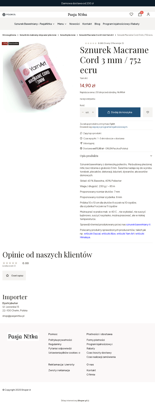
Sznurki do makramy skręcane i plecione (38, 35)
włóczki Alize (109, 233)
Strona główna (9, 35)
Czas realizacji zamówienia (101, 356)
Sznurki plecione (68, 35)
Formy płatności (96, 339)
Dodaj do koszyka (121, 112)
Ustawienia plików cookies (63, 352)
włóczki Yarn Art (125, 233)
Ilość (82, 105)
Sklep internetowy (74, 400)
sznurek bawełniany (137, 224)
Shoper (25, 389)
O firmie (91, 374)
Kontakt (91, 370)
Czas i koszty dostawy (99, 352)
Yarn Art (84, 78)
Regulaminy (54, 344)
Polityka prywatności (60, 339)
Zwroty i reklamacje (59, 370)
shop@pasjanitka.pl (13, 315)
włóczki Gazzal (92, 233)
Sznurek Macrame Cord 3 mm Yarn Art (96, 35)
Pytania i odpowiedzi (60, 348)
